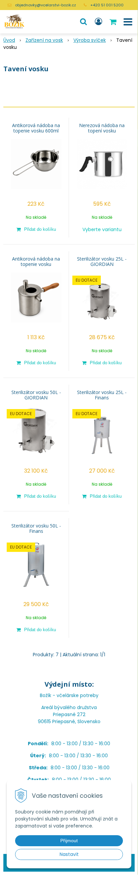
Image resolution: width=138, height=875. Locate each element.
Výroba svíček (89, 40)
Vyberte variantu (102, 229)
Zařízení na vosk (44, 40)
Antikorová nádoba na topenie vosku (36, 261)
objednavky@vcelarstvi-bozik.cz (45, 5)
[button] (83, 21)
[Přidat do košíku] (36, 229)
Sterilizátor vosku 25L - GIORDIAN (102, 261)
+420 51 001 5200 (107, 5)
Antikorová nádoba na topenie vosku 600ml (36, 128)
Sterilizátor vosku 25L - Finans (102, 395)
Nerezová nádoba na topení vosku (102, 128)
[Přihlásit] (98, 21)
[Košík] (114, 21)
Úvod (9, 40)
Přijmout (69, 840)
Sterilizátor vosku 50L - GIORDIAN (36, 395)
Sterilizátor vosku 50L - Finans (36, 528)
